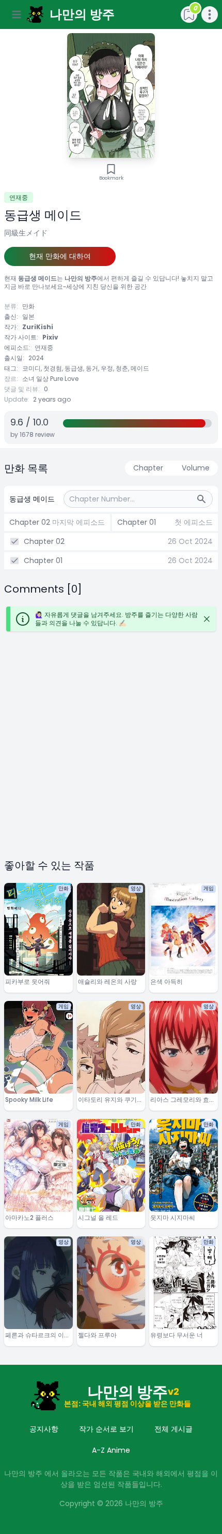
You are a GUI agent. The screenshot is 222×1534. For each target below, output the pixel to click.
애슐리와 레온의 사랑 (107, 982)
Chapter (148, 468)
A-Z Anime (111, 1450)
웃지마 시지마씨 (172, 1218)
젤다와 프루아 (97, 1335)
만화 (28, 306)
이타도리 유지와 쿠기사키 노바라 (110, 1100)
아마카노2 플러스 (29, 1218)
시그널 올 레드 (98, 1218)
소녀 (28, 378)
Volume (196, 468)
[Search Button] (204, 499)
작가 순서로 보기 (106, 1429)
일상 (42, 378)
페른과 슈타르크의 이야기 (37, 1335)
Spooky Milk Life (29, 1100)
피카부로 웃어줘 (27, 982)
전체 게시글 (173, 1429)
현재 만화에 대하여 (60, 256)
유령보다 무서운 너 (176, 1335)
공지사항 (43, 1429)
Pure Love (64, 378)
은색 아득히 (166, 982)
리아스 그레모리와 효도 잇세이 (182, 1100)
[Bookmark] (111, 169)
